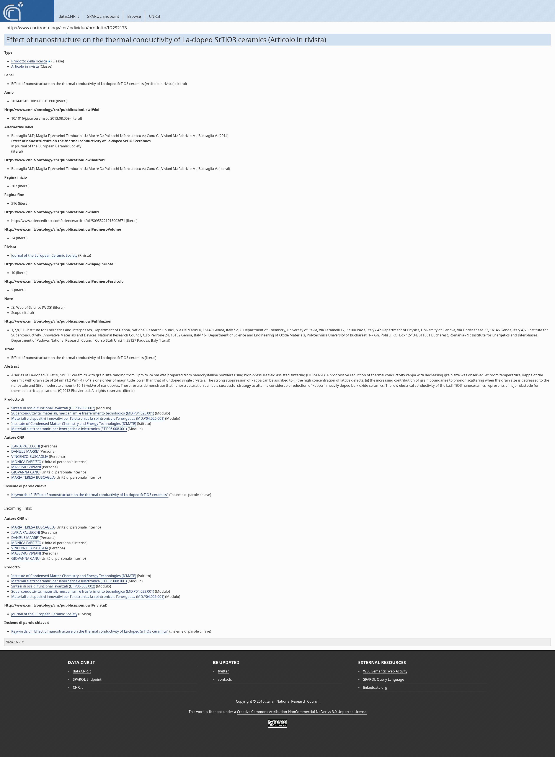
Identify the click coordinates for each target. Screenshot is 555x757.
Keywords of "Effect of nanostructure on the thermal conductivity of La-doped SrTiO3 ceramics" (89, 494)
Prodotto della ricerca (29, 61)
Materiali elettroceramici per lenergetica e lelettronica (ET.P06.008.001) (69, 428)
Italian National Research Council (292, 701)
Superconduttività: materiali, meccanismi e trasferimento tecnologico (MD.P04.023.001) (82, 413)
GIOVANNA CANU (25, 472)
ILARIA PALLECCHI (25, 446)
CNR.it (154, 16)
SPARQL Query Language (383, 679)
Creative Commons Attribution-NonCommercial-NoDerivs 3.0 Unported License (302, 711)
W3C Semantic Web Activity (385, 671)
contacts (225, 679)
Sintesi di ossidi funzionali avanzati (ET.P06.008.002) (53, 408)
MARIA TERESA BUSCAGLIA (33, 477)
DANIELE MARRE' (25, 451)
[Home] (27, 11)
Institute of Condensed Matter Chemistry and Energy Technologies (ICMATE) (73, 423)
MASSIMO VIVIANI (26, 467)
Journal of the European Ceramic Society (44, 255)
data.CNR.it (69, 16)
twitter (223, 671)
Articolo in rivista (25, 66)
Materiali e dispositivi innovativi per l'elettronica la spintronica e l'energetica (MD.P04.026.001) (87, 418)
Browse (134, 16)
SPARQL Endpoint (103, 16)
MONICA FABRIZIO (26, 461)
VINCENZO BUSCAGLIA (29, 456)
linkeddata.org (375, 687)
